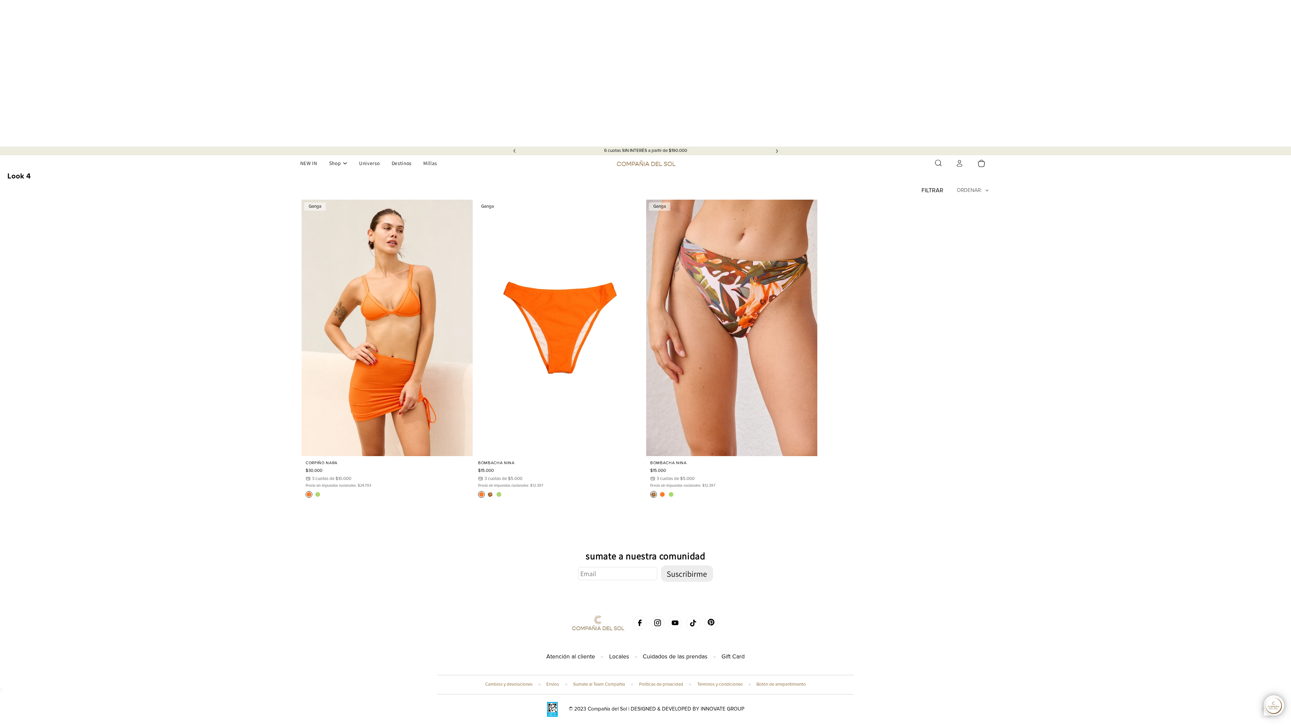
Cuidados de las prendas (675, 656)
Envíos (552, 684)
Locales (619, 656)
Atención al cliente (570, 656)
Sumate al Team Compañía (599, 684)
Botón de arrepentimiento (781, 684)
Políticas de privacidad (661, 684)
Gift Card (733, 656)
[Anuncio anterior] (514, 151)
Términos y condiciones (720, 684)
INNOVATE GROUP (722, 709)
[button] (938, 163)
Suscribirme (687, 573)
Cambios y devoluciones (509, 684)
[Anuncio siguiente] (777, 151)
